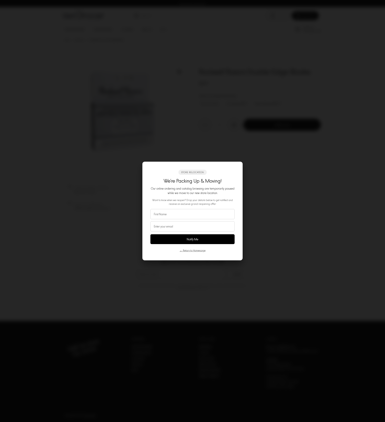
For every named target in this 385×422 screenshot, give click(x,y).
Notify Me (192, 239)
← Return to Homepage (193, 250)
